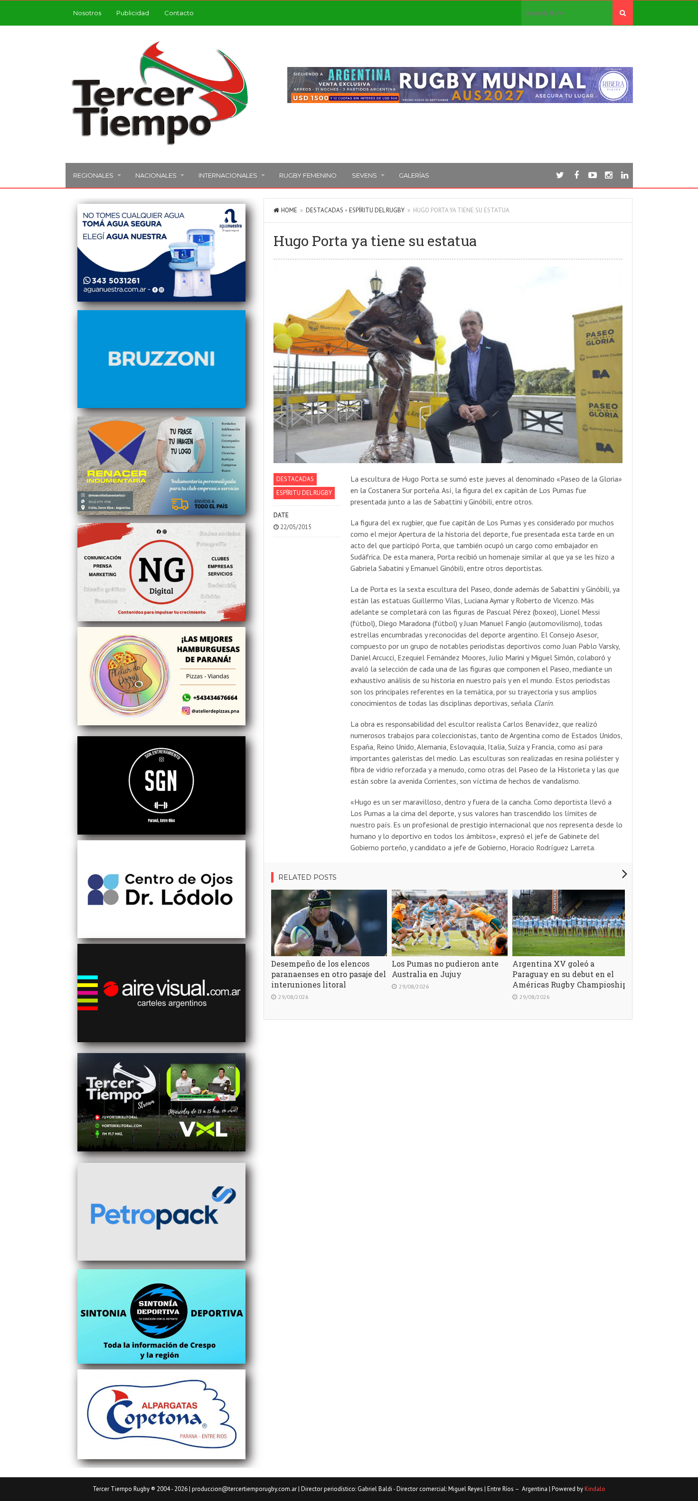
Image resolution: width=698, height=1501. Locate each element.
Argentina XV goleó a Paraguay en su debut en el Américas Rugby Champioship (569, 974)
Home (289, 210)
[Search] (623, 12)
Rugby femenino (308, 175)
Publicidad (132, 13)
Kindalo (595, 1489)
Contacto (179, 13)
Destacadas (324, 210)
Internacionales (227, 175)
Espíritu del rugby (377, 210)
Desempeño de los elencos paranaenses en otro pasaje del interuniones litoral (328, 974)
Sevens (364, 175)
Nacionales (156, 175)
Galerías (414, 175)
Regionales (93, 175)
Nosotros (87, 13)
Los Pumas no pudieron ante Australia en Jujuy (445, 969)
